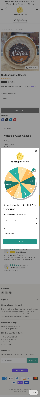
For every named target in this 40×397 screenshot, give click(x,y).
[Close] (36, 151)
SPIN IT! (20, 242)
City (4, 228)
